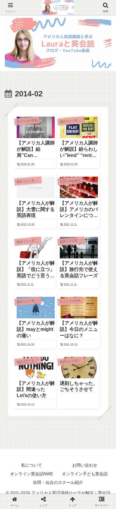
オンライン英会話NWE (31, 473)
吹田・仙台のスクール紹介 (58, 482)
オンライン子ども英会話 (85, 473)
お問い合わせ (84, 465)
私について (31, 465)
